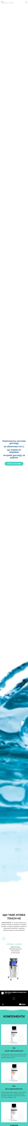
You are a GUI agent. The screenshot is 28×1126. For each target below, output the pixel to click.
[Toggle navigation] (26, 2)
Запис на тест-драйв (14, 463)
